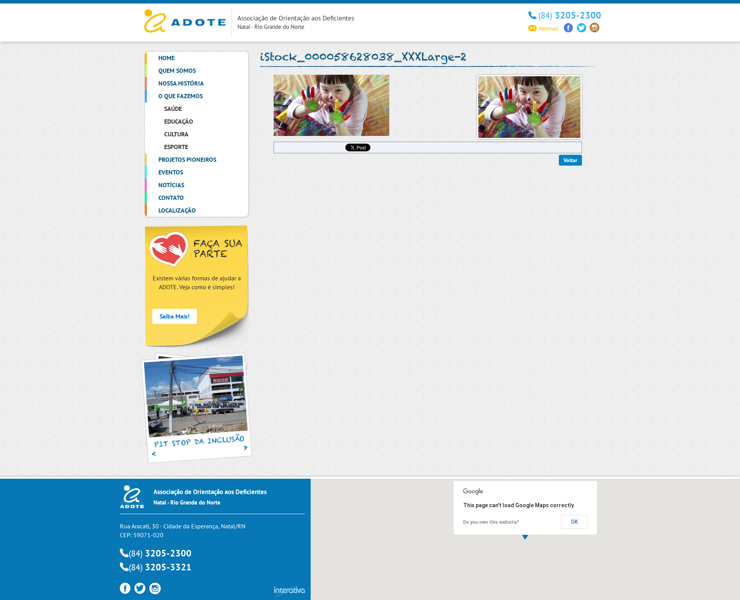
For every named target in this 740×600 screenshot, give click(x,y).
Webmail (548, 28)
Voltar (570, 160)
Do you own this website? (491, 522)
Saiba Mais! (175, 316)
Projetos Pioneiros (187, 159)
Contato (171, 197)
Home (166, 58)
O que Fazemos (180, 96)
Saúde (173, 108)
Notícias (171, 185)
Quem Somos (177, 70)
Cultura (176, 134)
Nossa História (181, 83)
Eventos (170, 172)
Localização (177, 210)
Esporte (176, 147)
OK (574, 522)
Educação (178, 121)
